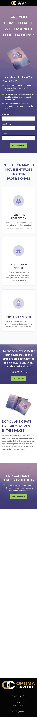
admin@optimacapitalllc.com (18, 696)
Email (4, 133)
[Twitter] (18, 692)
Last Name (6, 124)
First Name (6, 114)
